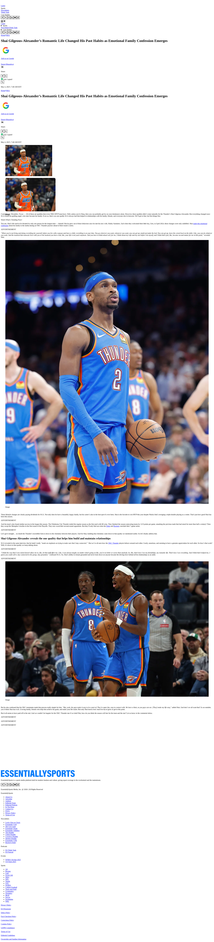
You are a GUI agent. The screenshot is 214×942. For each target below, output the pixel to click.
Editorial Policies (11, 805)
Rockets (116, 526)
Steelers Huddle (10, 839)
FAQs (7, 811)
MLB (7, 895)
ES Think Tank (10, 850)
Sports (5, 26)
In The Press (9, 807)
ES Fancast (9, 852)
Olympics (8, 893)
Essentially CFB (11, 841)
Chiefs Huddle (10, 835)
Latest (3, 6)
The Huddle (9, 833)
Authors (8, 801)
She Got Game (10, 827)
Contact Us (9, 809)
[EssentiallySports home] (38, 776)
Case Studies (7, 30)
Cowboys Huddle (11, 837)
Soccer (7, 897)
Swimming (9, 899)
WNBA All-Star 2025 (13, 860)
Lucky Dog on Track (12, 822)
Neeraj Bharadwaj (7, 64)
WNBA (8, 885)
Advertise (8, 799)
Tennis (7, 881)
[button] (6, 218)
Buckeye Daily (10, 843)
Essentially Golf (11, 825)
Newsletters (5, 10)
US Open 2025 (10, 862)
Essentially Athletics (12, 831)
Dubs (108, 526)
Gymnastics (9, 891)
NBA (8, 35)
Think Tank (5, 12)
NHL (7, 901)
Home (3, 35)
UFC (7, 883)
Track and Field (10, 889)
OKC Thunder (113, 543)
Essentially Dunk (11, 829)
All (6, 869)
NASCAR (9, 875)
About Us (8, 797)
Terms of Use (10, 815)
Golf (7, 873)
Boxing (8, 871)
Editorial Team (10, 803)
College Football (11, 887)
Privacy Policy (10, 813)
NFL (7, 879)
